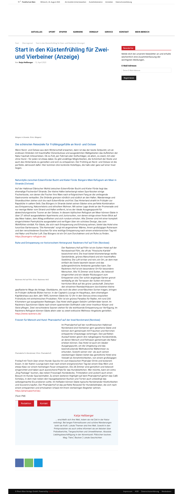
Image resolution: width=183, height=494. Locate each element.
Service (109, 31)
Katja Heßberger (26, 62)
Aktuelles (36, 31)
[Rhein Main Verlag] (91, 16)
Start (17, 43)
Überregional (27, 43)
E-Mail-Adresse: (129, 65)
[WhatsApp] (29, 463)
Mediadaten (166, 491)
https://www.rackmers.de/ (28, 313)
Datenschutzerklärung (124, 2)
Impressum (127, 491)
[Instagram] (161, 2)
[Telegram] (38, 463)
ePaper (63, 31)
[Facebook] (156, 2)
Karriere (78, 31)
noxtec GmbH (53, 491)
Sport (52, 31)
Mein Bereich (142, 31)
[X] (166, 2)
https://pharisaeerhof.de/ (27, 390)
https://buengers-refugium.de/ (30, 236)
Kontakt (124, 31)
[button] (164, 32)
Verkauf (93, 31)
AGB (137, 491)
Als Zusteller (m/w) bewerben (75, 2)
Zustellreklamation (96, 2)
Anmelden (109, 2)
